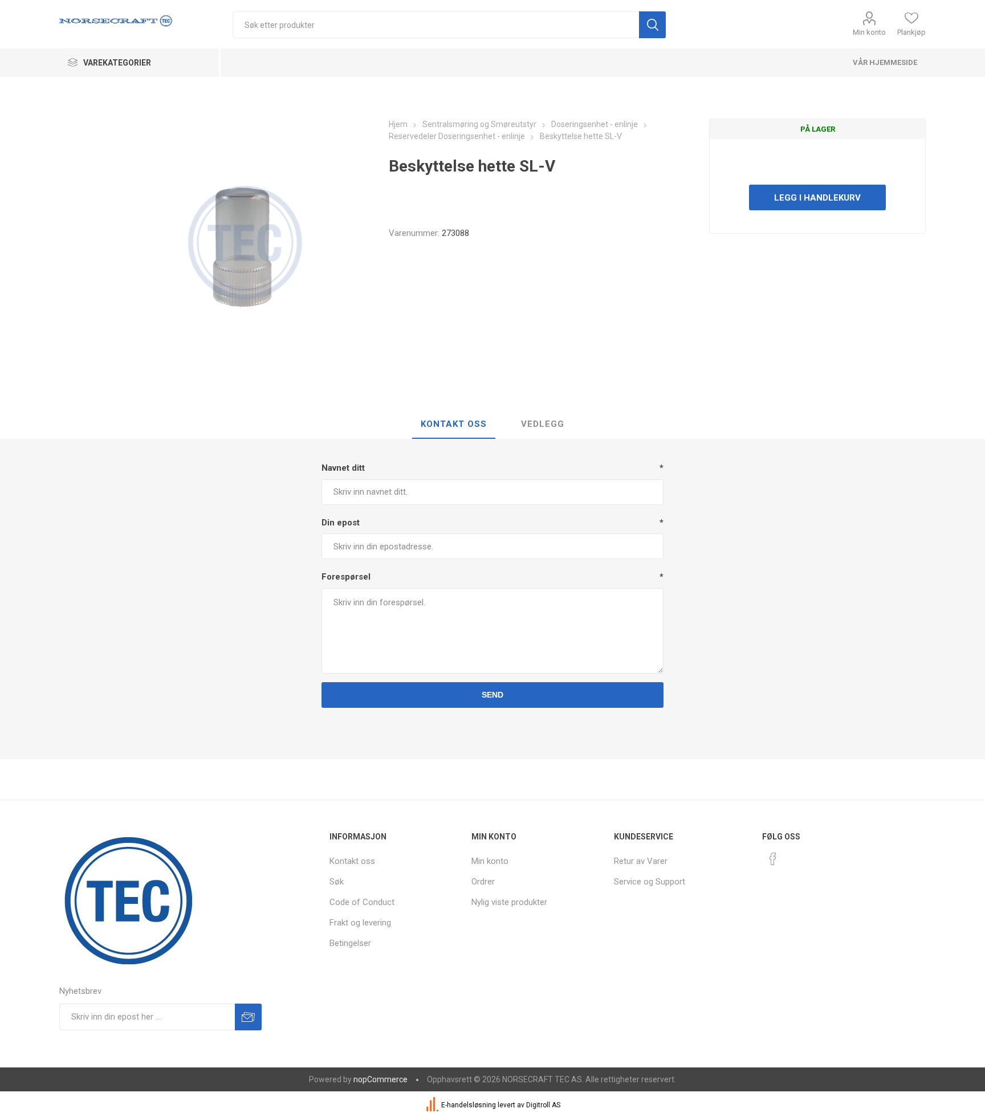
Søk (336, 882)
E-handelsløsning (468, 1105)
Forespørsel (346, 577)
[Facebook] (773, 859)
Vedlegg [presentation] (542, 424)
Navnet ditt (343, 468)
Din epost (340, 522)
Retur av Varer (640, 861)
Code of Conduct (361, 902)
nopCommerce (380, 1079)
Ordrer (483, 882)
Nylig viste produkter (509, 902)
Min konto (869, 32)
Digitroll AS (543, 1105)
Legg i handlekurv (817, 198)
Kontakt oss (352, 861)
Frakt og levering (360, 923)
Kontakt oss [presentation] (454, 424)
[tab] (453, 424)
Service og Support (649, 882)
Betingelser (350, 943)
